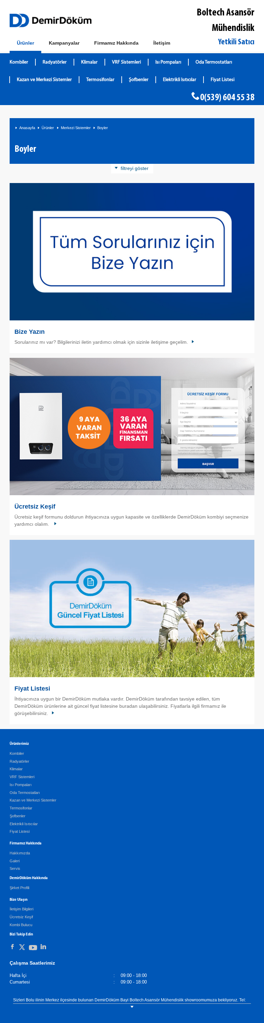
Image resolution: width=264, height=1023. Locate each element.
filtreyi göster (134, 168)
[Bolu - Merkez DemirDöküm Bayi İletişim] (132, 252)
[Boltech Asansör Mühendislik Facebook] (12, 947)
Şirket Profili (19, 888)
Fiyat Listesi (222, 79)
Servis (15, 868)
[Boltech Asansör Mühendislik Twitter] (22, 948)
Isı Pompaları (168, 62)
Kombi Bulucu (21, 925)
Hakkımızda (20, 853)
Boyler (102, 128)
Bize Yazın (29, 332)
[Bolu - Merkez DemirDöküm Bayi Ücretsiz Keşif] (132, 427)
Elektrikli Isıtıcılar (179, 79)
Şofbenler (138, 79)
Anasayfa (27, 128)
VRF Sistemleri (126, 62)
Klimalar (89, 62)
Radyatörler (55, 62)
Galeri (15, 861)
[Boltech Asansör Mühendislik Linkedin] (43, 947)
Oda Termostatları (214, 62)
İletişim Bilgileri (21, 909)
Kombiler (19, 62)
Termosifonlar (100, 79)
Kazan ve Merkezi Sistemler (44, 79)
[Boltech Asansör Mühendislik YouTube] (33, 949)
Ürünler (48, 128)
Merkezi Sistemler (76, 128)
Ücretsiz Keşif (34, 506)
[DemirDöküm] (50, 20)
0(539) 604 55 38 (227, 98)
